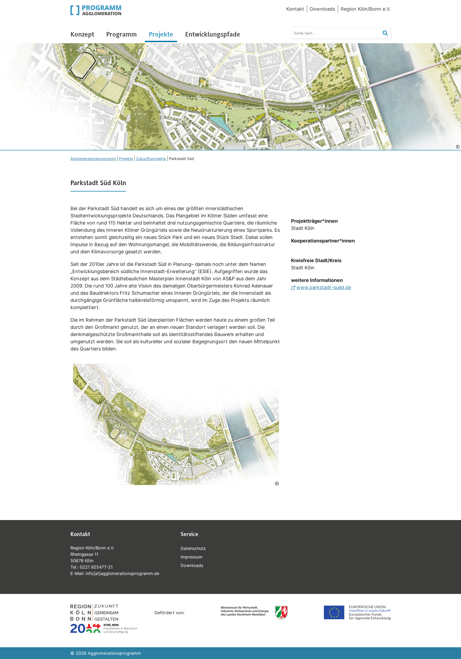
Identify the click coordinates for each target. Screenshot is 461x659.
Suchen (389, 33)
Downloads (322, 9)
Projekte (161, 34)
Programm (121, 34)
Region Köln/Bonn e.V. (366, 9)
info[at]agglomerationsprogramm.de (122, 573)
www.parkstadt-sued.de (323, 287)
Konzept (82, 34)
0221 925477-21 (96, 567)
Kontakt (295, 9)
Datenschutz (193, 548)
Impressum (191, 557)
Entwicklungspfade (212, 34)
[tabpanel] (230, 96)
